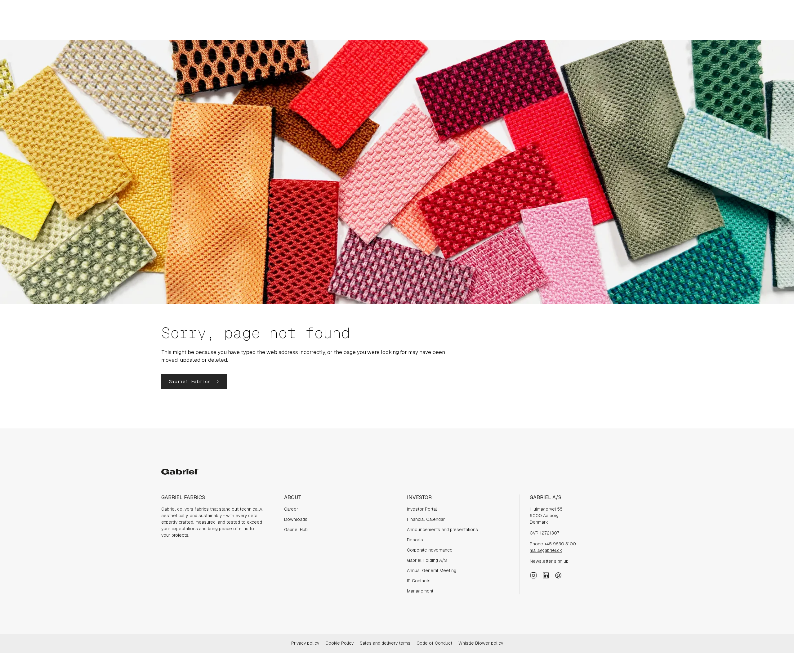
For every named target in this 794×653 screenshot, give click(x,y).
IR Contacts (418, 581)
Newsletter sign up (549, 561)
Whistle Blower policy (480, 643)
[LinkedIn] (546, 575)
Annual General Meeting (431, 570)
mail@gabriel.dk (546, 550)
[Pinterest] (558, 575)
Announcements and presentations (442, 529)
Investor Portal (422, 509)
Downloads (295, 519)
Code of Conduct (434, 643)
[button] (194, 381)
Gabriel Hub (296, 529)
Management (420, 591)
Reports (415, 540)
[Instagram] (533, 575)
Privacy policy (305, 643)
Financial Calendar (426, 519)
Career (291, 509)
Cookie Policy (339, 643)
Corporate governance (430, 550)
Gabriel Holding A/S (427, 560)
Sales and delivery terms (385, 643)
